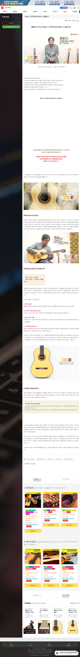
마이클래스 (75, 11)
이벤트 (65, 11)
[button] (77, 21)
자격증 (45, 11)
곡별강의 (15, 11)
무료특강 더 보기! (75, 603)
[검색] (71, 8)
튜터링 (25, 11)
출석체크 (50, 645)
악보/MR (35, 11)
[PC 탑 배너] (40, 3)
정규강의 (5, 11)
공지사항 (11, 645)
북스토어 (55, 11)
